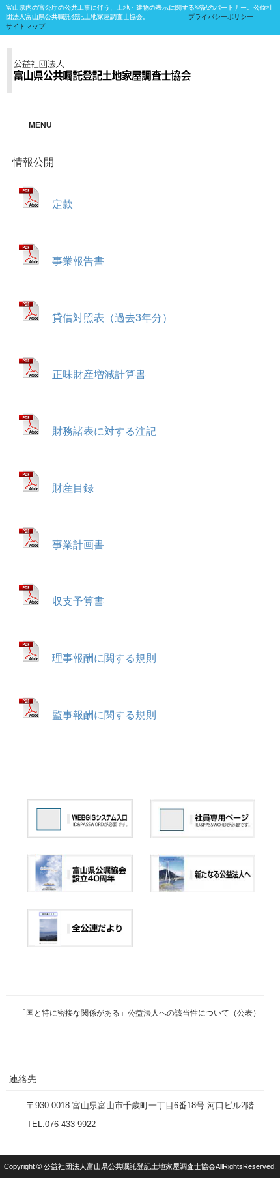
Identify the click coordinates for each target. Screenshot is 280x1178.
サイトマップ (25, 26)
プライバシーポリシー (220, 16)
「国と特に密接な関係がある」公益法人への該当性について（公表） (139, 1013)
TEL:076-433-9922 (61, 1124)
